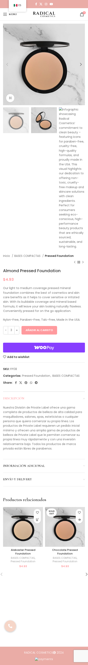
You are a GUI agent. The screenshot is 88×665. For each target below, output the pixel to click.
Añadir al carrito (39, 330)
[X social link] (41, 4)
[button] (37, 519)
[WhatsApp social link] (31, 382)
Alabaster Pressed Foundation (23, 551)
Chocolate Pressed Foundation (65, 551)
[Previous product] (75, 262)
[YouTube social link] (51, 4)
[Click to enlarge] (10, 98)
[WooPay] (44, 347)
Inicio (7, 256)
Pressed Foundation (59, 256)
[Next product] (83, 262)
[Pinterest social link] (26, 382)
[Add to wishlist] (37, 512)
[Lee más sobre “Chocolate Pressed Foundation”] (79, 519)
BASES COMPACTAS (27, 256)
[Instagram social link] (46, 4)
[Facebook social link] (36, 4)
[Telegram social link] (36, 382)
